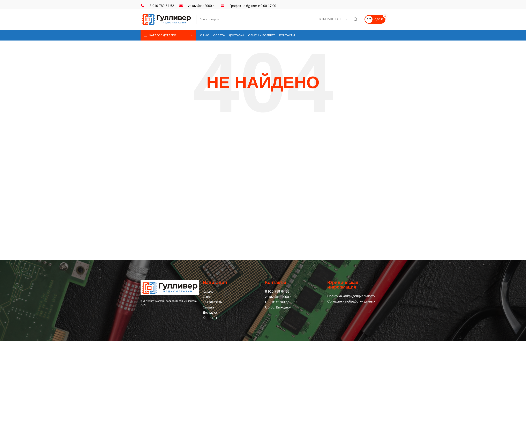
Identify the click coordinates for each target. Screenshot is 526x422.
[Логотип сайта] (166, 19)
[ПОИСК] (355, 19)
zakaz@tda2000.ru (202, 6)
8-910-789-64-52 (162, 6)
